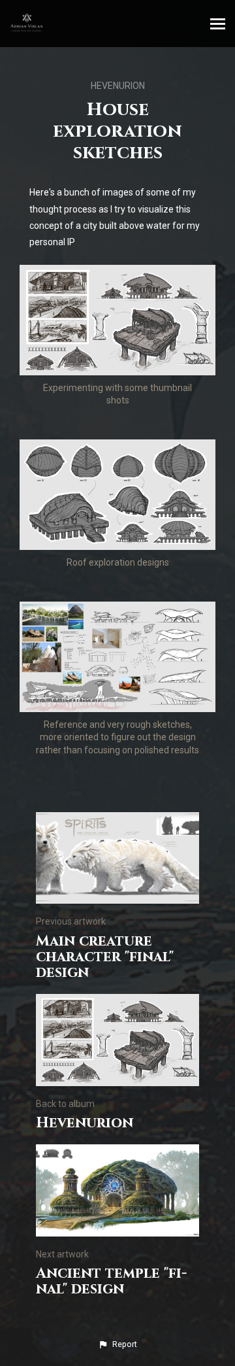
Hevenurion (118, 85)
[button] (117, 1344)
